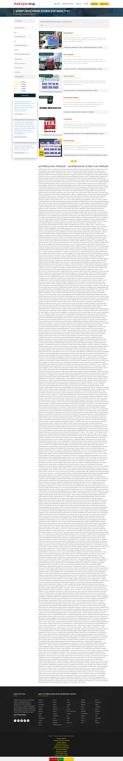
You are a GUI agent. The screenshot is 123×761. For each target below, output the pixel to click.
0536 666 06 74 (77, 56)
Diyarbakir (97, 702)
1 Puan (23, 91)
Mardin (83, 715)
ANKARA (25, 14)
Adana (54, 704)
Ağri (96, 715)
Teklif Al (78, 4)
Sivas (68, 718)
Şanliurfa (55, 709)
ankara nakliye (61, 742)
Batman (83, 704)
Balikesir (83, 702)
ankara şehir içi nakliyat (61, 746)
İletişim (86, 4)
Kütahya (97, 722)
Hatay (96, 704)
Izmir (68, 700)
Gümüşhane (84, 713)
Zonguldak (41, 718)
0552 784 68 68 (77, 100)
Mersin (83, 709)
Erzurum (41, 706)
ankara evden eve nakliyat (61, 740)
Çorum (69, 709)
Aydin (82, 706)
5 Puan (23, 82)
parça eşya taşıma (61, 751)
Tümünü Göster (57, 724)
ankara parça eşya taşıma (61, 747)
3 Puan (23, 86)
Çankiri (40, 720)
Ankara (54, 700)
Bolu (68, 706)
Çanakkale (55, 715)
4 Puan (23, 84)
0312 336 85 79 (68, 56)
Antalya (83, 700)
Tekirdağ (97, 706)
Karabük (83, 711)
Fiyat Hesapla (54, 759)
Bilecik (97, 709)
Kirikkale (55, 720)
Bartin (40, 722)
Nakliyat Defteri (68, 4)
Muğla (40, 715)
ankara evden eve (61, 744)
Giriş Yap (94, 4)
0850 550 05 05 (68, 78)
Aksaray (55, 706)
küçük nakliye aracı (61, 753)
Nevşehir (55, 722)
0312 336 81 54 (68, 143)
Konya (68, 702)
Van (68, 720)
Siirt (68, 715)
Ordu (54, 718)
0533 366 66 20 (77, 143)
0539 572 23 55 (68, 121)
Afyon (82, 722)
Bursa (96, 700)
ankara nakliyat (61, 738)
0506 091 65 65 (68, 35)
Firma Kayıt (104, 4)
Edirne (83, 720)
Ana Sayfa (57, 4)
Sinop (40, 724)
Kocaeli (55, 702)
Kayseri (40, 702)
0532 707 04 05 (77, 78)
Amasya (55, 713)
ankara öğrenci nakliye (61, 755)
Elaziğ (40, 713)
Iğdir (96, 720)
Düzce (97, 713)
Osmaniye (98, 718)
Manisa (54, 711)
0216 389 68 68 (68, 100)
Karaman (69, 722)
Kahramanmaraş (71, 711)
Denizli (68, 704)
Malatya (41, 709)
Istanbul (41, 700)
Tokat (82, 718)
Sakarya (41, 711)
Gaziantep (41, 704)
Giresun (69, 713)
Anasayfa (18, 14)
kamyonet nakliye (61, 749)
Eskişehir (97, 711)
